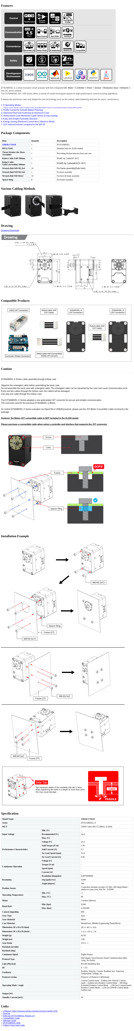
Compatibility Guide (11, 1018)
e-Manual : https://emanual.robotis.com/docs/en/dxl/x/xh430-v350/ (30, 1011)
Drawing (6, 1013)
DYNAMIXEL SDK (12, 1023)
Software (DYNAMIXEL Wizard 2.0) (19, 1016)
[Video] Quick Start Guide (14, 1025)
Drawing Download (10, 230)
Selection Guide (9, 1020)
